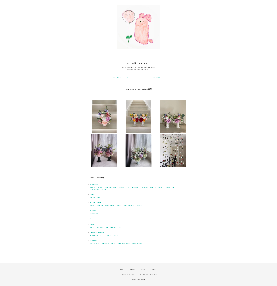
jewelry (92, 224)
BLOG (143, 269)
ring (120, 227)
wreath (100, 187)
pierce (92, 227)
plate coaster (94, 243)
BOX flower (94, 214)
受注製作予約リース (96, 235)
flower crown (109, 205)
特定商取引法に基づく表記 (148, 274)
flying (104, 189)
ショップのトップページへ (121, 77)
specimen (135, 187)
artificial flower (95, 202)
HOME (122, 269)
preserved (93, 211)
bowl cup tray (137, 243)
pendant (100, 227)
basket (161, 187)
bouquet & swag (110, 187)
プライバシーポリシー (127, 274)
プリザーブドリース (111, 235)
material (153, 187)
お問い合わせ (156, 77)
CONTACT (154, 269)
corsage (139, 205)
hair (106, 227)
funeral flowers (129, 205)
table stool (105, 243)
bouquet (100, 205)
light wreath (170, 187)
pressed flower (124, 187)
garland (92, 187)
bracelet (113, 227)
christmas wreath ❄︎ (97, 232)
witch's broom (94, 189)
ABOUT (132, 269)
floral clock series (124, 243)
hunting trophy (95, 197)
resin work (94, 240)
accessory (144, 187)
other (92, 194)
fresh (92, 219)
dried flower (94, 184)
